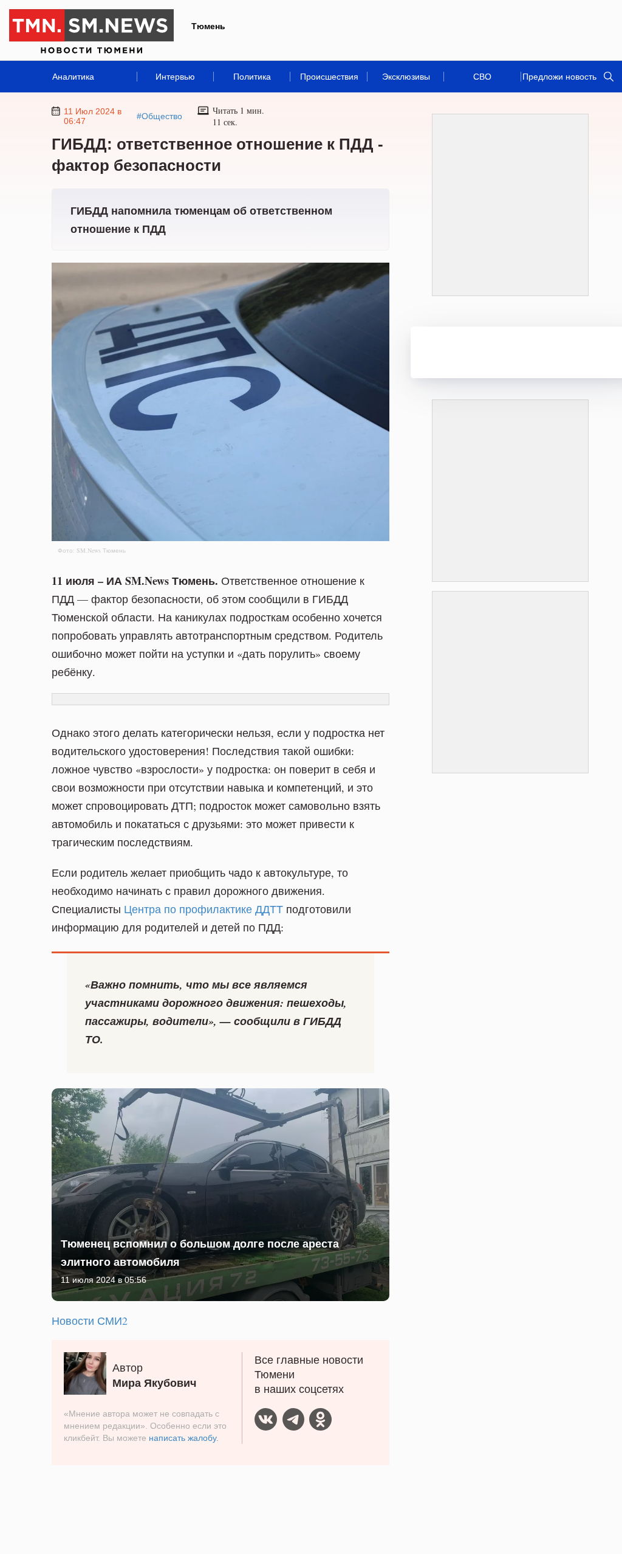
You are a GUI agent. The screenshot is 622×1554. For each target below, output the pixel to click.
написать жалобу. (184, 1438)
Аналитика (73, 76)
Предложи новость (559, 76)
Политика (252, 76)
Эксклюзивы (406, 76)
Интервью (175, 76)
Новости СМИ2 (90, 1320)
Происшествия (329, 76)
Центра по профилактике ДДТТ (203, 909)
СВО (482, 76)
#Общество (159, 116)
